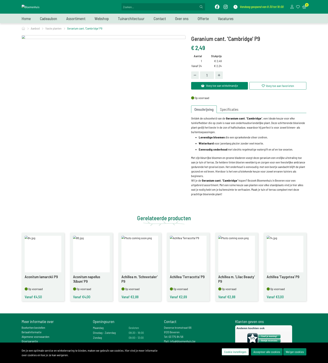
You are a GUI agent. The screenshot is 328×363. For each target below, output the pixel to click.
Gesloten (134, 327)
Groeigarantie (30, 341)
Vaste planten (53, 28)
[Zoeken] (201, 6)
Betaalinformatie (32, 332)
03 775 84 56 (176, 336)
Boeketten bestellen (33, 327)
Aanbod (35, 28)
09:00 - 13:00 (136, 337)
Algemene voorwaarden (35, 336)
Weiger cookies (295, 352)
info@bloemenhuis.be (183, 341)
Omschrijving (204, 109)
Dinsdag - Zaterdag (104, 332)
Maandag (98, 327)
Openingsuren (103, 321)
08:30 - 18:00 (136, 332)
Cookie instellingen (235, 352)
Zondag (97, 337)
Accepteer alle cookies (266, 352)
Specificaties (229, 109)
